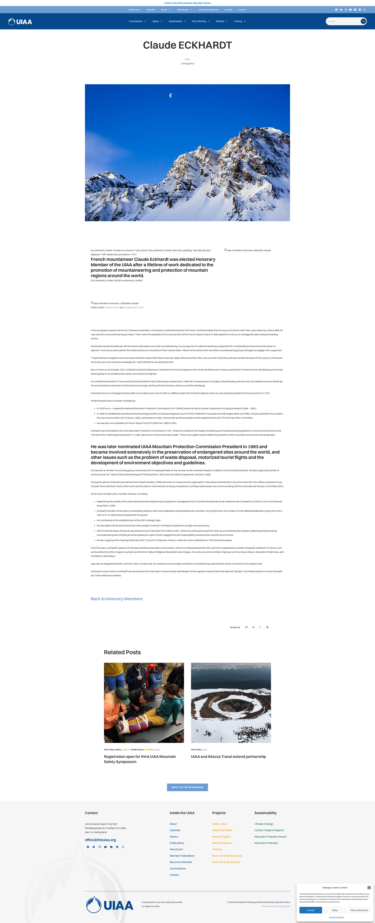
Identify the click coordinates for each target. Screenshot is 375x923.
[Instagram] (345, 9)
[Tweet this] (253, 627)
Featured (109, 749)
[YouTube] (350, 9)
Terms (278, 906)
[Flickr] (355, 9)
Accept (310, 910)
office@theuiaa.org (100, 840)
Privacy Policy (267, 906)
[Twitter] (341, 9)
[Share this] (246, 627)
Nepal (118, 749)
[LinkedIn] (359, 9)
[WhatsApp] (364, 9)
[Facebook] (336, 9)
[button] (369, 887)
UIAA (187, 59)
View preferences (359, 910)
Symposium (137, 749)
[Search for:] (344, 21)
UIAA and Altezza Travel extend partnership (228, 756)
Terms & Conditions (336, 917)
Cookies (286, 906)
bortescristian (112, 307)
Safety (126, 749)
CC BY (140, 307)
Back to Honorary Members (117, 598)
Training (149, 749)
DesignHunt (129, 307)
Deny (335, 910)
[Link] (20, 21)
